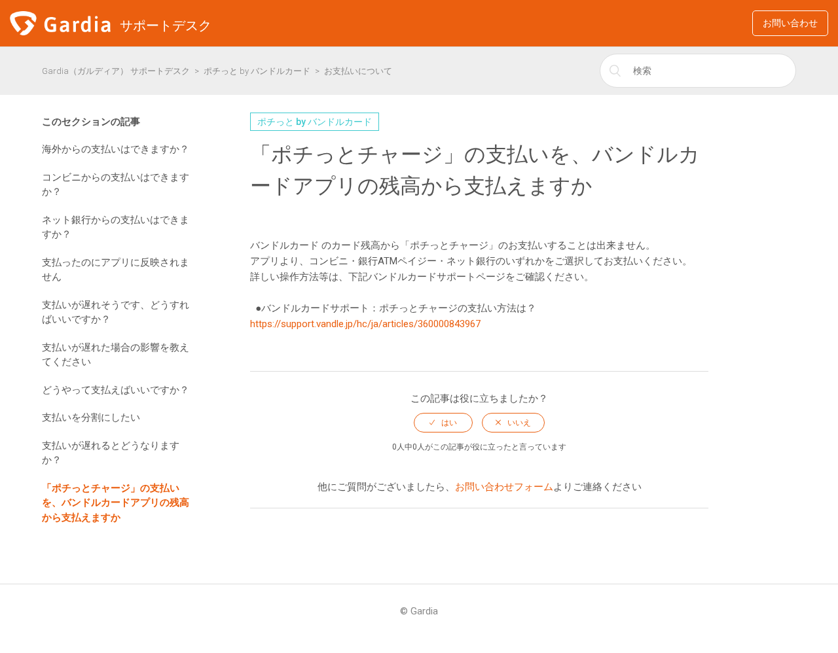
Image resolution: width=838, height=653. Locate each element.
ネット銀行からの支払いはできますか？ (115, 227)
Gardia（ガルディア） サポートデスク (116, 71)
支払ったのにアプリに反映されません (115, 269)
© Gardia (419, 611)
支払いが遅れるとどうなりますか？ (110, 453)
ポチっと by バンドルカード (257, 71)
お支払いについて (358, 71)
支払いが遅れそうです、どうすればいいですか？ (115, 312)
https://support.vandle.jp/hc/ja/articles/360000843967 (365, 324)
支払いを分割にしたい (91, 417)
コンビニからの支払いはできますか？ (115, 184)
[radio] (443, 422)
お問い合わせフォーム (504, 487)
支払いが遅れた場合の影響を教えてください (115, 355)
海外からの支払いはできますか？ (115, 149)
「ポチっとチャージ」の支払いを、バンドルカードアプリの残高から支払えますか (115, 502)
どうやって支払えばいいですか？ (115, 390)
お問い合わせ (790, 23)
